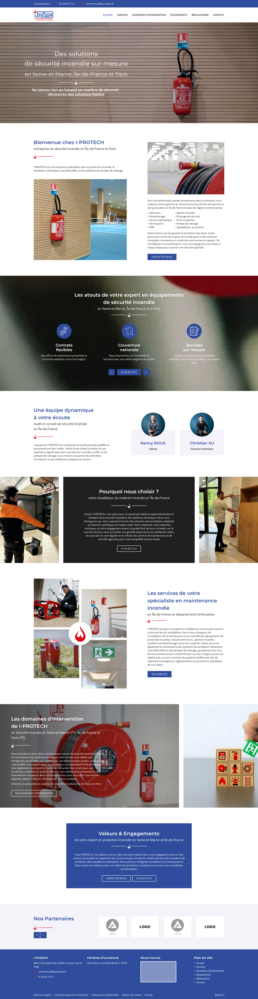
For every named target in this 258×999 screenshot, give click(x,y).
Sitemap (149, 994)
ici (67, 963)
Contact (218, 15)
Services (122, 15)
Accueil (108, 15)
